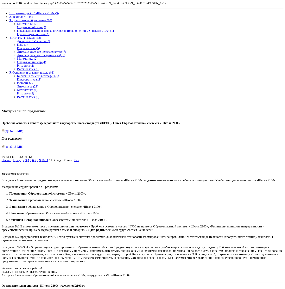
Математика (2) (27, 23)
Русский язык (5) (28, 69)
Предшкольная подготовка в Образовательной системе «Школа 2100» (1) (65, 30)
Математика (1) (27, 90)
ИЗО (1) (22, 44)
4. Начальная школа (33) (25, 37)
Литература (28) (27, 86)
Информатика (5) (28, 48)
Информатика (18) (29, 79)
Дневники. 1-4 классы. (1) (34, 41)
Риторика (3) (25, 93)
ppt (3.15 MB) (14, 146)
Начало (6, 160)
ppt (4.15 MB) (14, 131)
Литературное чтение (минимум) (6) (41, 55)
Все (76, 160)
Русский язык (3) (28, 97)
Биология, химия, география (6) (38, 76)
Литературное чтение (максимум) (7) (41, 51)
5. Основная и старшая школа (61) (31, 72)
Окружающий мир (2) (31, 27)
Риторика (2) (25, 65)
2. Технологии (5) (21, 16)
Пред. (17, 160)
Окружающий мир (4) (31, 62)
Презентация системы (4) (33, 34)
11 (46, 160)
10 (43, 160)
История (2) (25, 83)
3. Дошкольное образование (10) (30, 20)
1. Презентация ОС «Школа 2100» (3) (34, 13)
